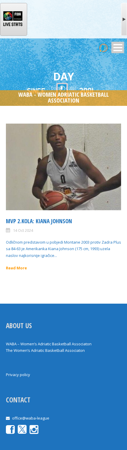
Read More (16, 268)
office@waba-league (30, 418)
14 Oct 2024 (23, 230)
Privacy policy (18, 374)
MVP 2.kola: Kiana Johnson (39, 221)
